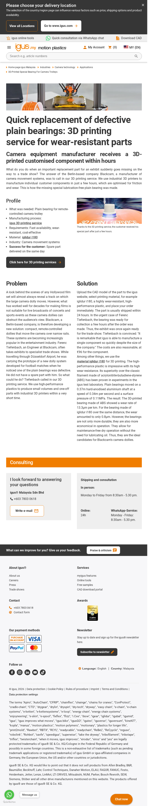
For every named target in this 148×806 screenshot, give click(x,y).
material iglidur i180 (91, 361)
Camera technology (65, 67)
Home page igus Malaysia (21, 67)
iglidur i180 (30, 237)
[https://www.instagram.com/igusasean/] (20, 672)
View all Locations (21, 26)
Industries (45, 67)
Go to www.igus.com (58, 26)
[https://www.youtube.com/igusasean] (35, 672)
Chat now (121, 799)
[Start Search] (136, 56)
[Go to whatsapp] (9, 794)
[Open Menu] (9, 47)
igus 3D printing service (25, 223)
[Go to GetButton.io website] (9, 802)
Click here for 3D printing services (32, 262)
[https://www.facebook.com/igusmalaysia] (12, 672)
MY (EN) (135, 47)
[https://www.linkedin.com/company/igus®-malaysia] (27, 672)
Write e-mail (23, 511)
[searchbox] (70, 56)
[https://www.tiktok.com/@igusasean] (43, 672)
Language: (94, 668)
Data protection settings (23, 694)
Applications (86, 67)
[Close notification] (143, 5)
